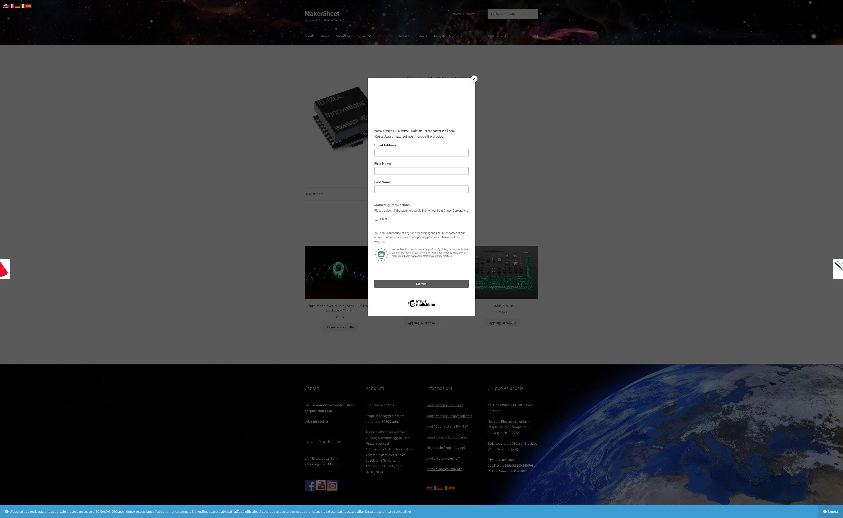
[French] (12, 6)
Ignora (833, 511)
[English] (6, 6)
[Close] (474, 79)
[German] (17, 6)
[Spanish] (29, 6)
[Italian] (23, 6)
